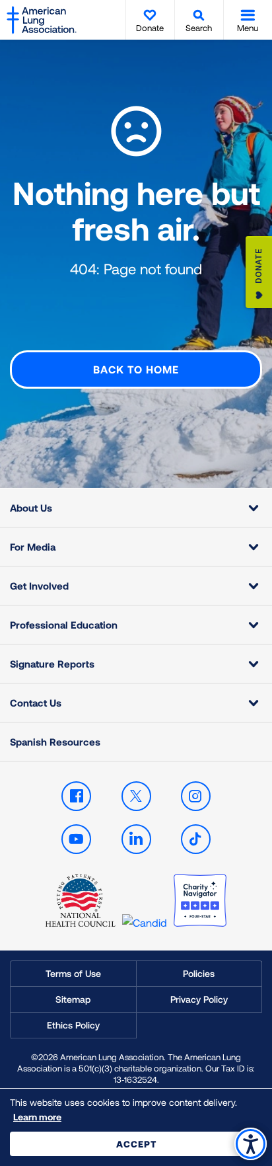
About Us (31, 508)
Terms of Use (73, 973)
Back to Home (136, 369)
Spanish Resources (55, 742)
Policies (199, 973)
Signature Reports (52, 664)
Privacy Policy (199, 999)
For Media (32, 547)
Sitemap (72, 999)
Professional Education (64, 625)
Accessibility (250, 1144)
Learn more (37, 1116)
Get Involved (39, 586)
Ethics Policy (73, 1024)
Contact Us (35, 703)
